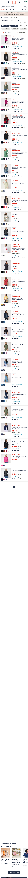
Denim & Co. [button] (15, 28)
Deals (2, 9)
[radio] (2, 47)
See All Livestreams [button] (14, 872)
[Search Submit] (25, 6)
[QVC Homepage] (1, 18)
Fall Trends (20, 9)
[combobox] (12, 6)
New (14, 9)
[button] (3, 3)
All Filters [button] (8, 32)
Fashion (6, 17)
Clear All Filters (23, 22)
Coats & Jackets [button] (6, 28)
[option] (14, 13)
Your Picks (8, 9)
